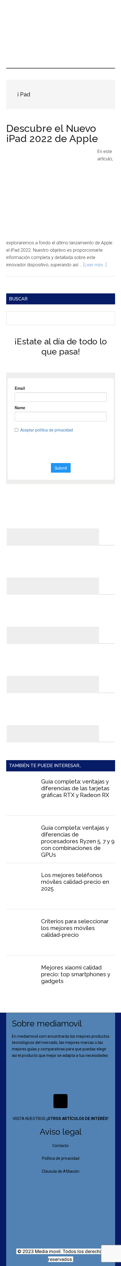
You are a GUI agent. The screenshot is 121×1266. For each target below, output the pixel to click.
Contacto (60, 1145)
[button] (60, 41)
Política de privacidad (60, 1158)
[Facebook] (44, 1101)
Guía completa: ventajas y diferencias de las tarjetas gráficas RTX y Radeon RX (75, 788)
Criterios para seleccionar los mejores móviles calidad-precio (75, 928)
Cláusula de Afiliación (60, 1171)
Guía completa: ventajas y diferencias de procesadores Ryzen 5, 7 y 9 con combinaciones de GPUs (78, 841)
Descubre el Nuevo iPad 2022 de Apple (52, 133)
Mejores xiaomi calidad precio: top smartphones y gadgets (75, 974)
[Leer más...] (95, 264)
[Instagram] (60, 1101)
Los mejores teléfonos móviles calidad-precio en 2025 (75, 882)
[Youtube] (77, 1101)
